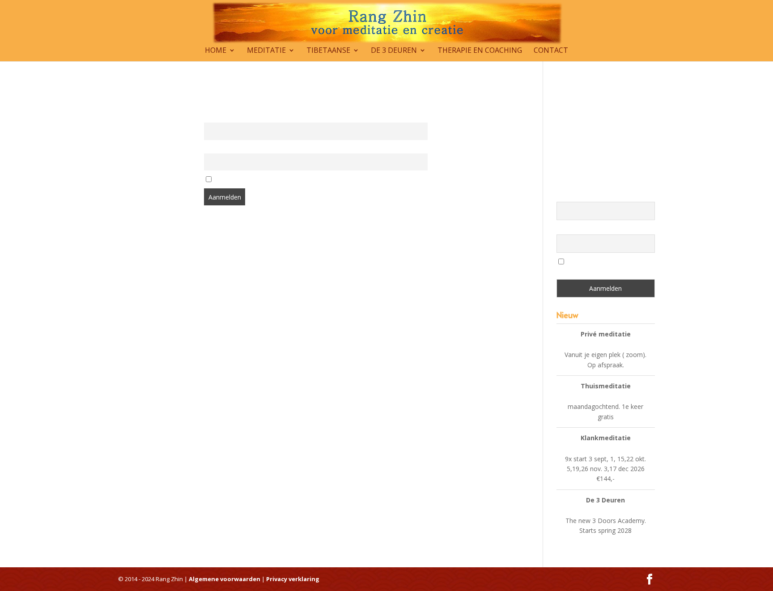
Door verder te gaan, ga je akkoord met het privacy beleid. (291, 180)
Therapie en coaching (479, 51)
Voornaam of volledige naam (242, 117)
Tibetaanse (328, 51)
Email (211, 148)
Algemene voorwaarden (225, 579)
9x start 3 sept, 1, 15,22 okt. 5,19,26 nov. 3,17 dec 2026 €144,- (605, 469)
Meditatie (266, 51)
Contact (551, 51)
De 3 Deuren (394, 51)
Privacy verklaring (292, 579)
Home (215, 51)
